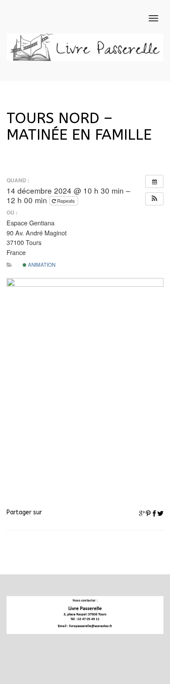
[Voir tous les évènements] (154, 181)
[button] (154, 199)
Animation (41, 264)
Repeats (66, 200)
